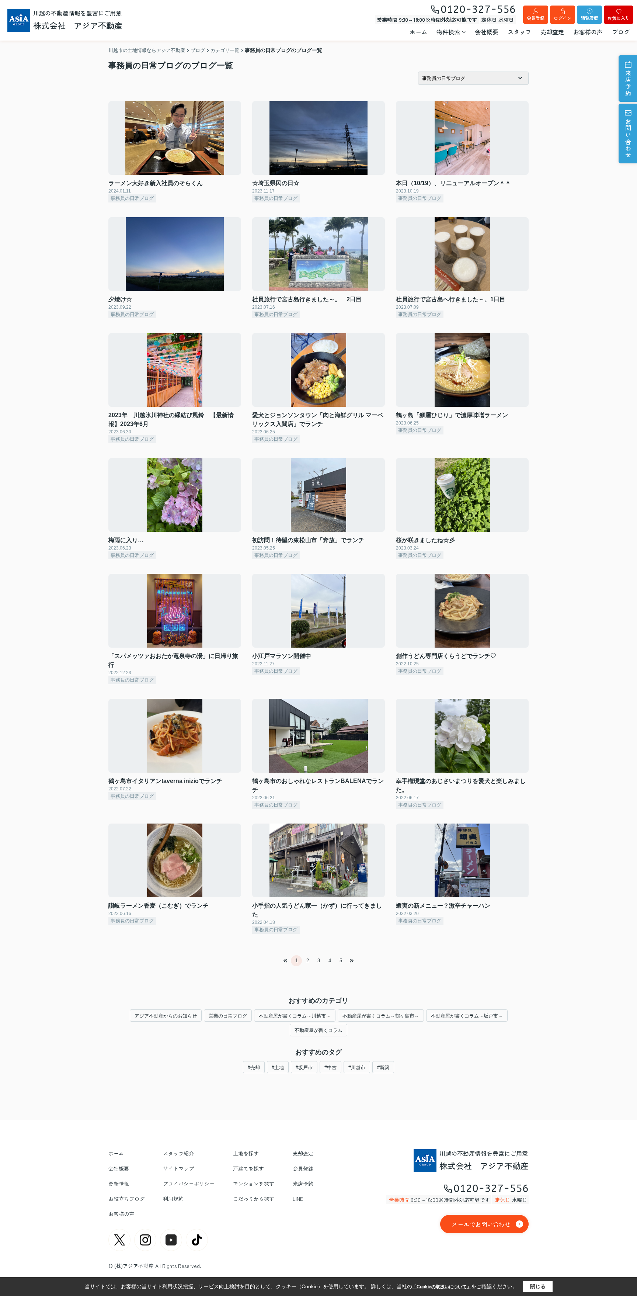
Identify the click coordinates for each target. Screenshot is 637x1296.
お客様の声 (588, 31)
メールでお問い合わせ (481, 1224)
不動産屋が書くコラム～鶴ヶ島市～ (380, 1016)
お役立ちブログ (126, 1198)
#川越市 (356, 1067)
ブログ (621, 31)
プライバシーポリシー (189, 1183)
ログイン (562, 18)
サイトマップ (178, 1168)
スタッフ (519, 31)
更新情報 (118, 1183)
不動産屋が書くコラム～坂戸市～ (467, 1016)
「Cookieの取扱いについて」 (441, 1286)
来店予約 (628, 83)
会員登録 (535, 18)
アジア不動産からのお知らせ (166, 1016)
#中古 (330, 1067)
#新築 (383, 1067)
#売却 (254, 1067)
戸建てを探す (248, 1168)
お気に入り (619, 18)
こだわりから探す (253, 1198)
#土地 (278, 1067)
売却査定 (552, 31)
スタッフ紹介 (178, 1153)
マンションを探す (253, 1183)
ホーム (418, 31)
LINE (298, 1198)
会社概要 (486, 31)
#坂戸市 (304, 1067)
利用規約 (173, 1198)
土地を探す (246, 1153)
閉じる (538, 1286)
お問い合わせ (628, 138)
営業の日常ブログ (228, 1016)
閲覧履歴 (589, 18)
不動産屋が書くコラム (318, 1030)
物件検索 (448, 31)
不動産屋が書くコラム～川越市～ (295, 1016)
